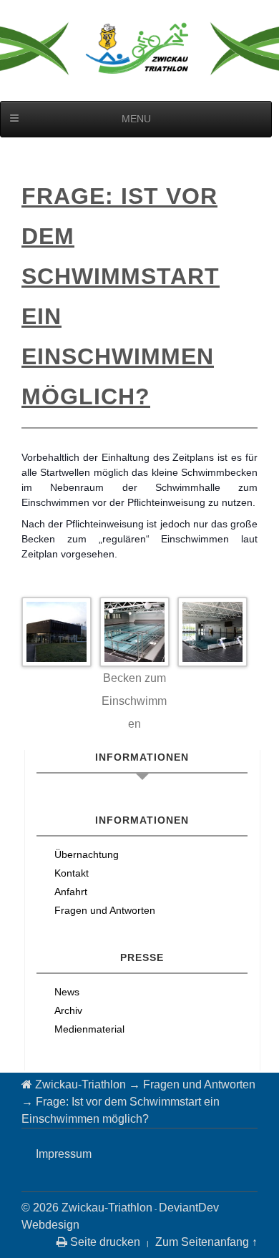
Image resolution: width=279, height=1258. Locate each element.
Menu (136, 119)
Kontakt (71, 873)
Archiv (68, 1010)
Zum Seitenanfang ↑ (206, 1242)
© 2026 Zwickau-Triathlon (86, 1207)
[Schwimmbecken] (212, 632)
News (66, 992)
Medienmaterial (89, 1029)
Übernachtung (86, 854)
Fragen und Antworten (104, 910)
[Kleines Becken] (134, 632)
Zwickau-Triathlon (80, 1084)
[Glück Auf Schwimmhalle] (56, 632)
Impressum (64, 1154)
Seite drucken (103, 1242)
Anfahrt (70, 891)
